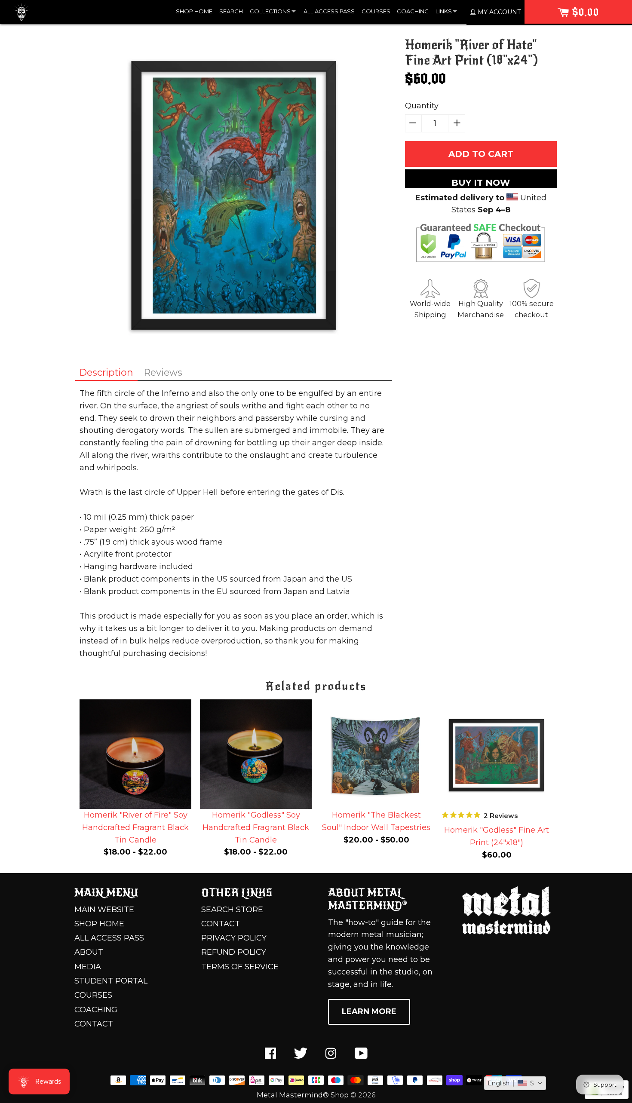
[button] (515, 1083)
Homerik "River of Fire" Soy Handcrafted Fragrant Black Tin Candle (135, 827)
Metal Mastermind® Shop (303, 1095)
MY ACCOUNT (498, 12)
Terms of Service (240, 966)
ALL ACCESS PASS (329, 11)
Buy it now (480, 183)
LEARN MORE (369, 1011)
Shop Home (99, 923)
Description (106, 372)
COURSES (376, 11)
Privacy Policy (234, 938)
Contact (93, 1024)
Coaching (95, 1009)
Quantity (422, 105)
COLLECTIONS (270, 11)
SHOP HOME (194, 11)
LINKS (444, 11)
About (88, 952)
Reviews (163, 372)
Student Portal (110, 981)
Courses (93, 995)
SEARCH (231, 11)
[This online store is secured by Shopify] (607, 1096)
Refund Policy (233, 952)
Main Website (104, 909)
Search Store (232, 909)
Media (87, 966)
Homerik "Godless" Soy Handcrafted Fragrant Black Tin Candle (255, 827)
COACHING (413, 11)
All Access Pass (109, 938)
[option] (135, 780)
